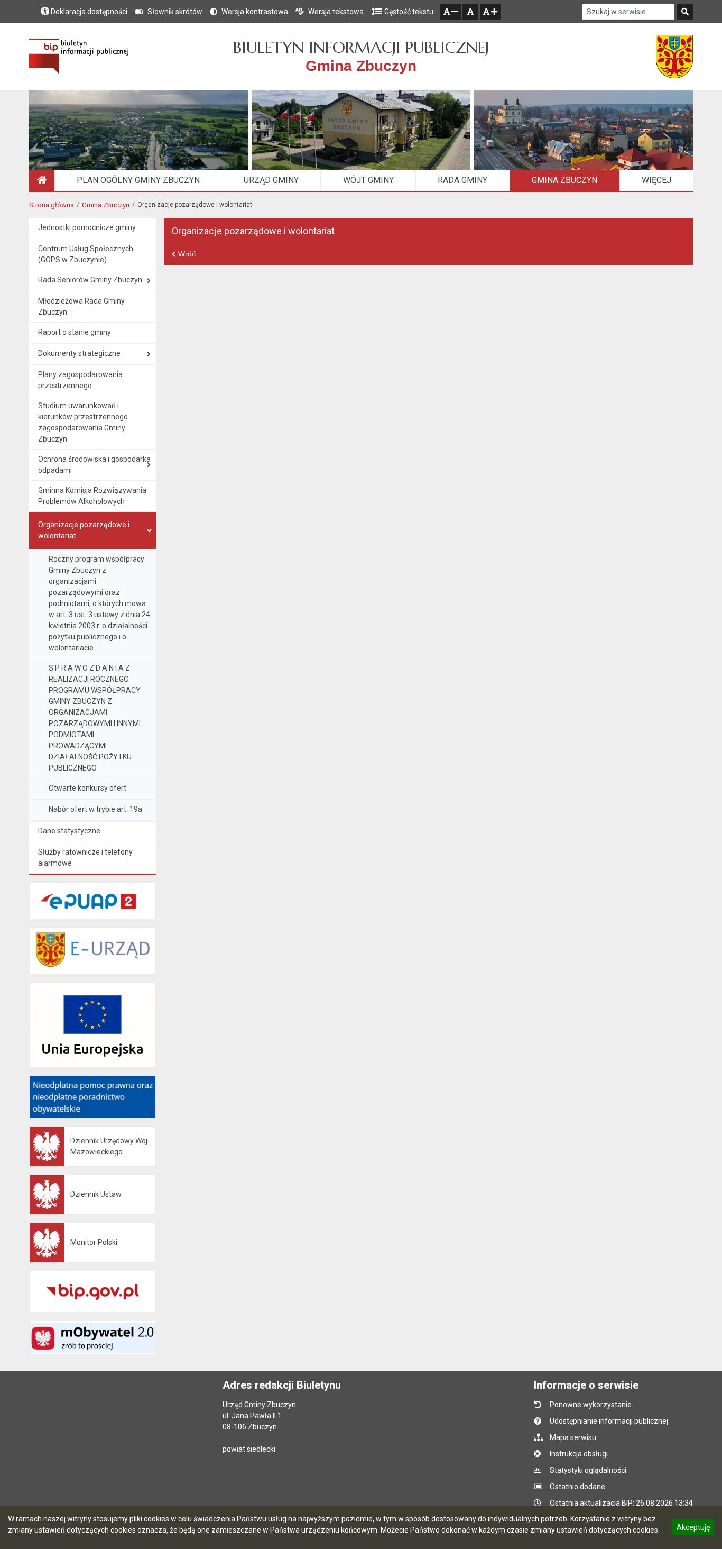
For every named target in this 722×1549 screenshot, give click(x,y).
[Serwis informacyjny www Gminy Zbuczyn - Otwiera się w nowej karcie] (674, 56)
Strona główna (51, 205)
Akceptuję (693, 1529)
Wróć (187, 254)
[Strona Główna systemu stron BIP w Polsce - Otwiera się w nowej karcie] (79, 56)
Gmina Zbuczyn (105, 205)
